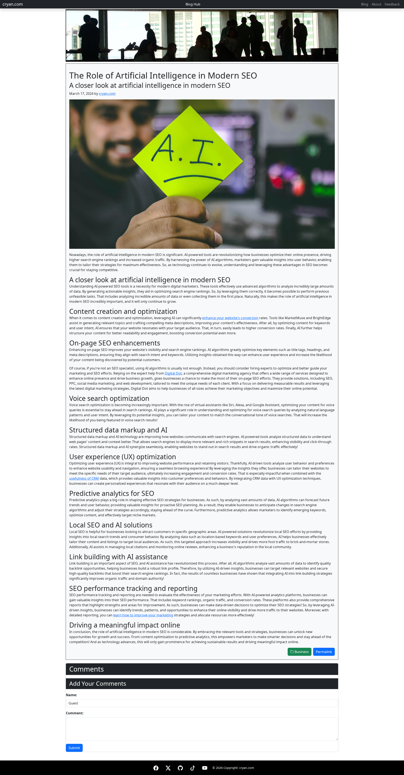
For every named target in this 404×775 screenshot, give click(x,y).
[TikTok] (192, 767)
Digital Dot (173, 373)
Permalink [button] (324, 651)
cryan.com (13, 4)
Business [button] (301, 651)
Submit (74, 748)
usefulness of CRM (84, 478)
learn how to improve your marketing (143, 615)
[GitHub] (180, 767)
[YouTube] (204, 767)
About (376, 4)
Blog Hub (193, 4)
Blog (364, 4)
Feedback (392, 4)
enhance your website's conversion (230, 318)
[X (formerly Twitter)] (168, 767)
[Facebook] (155, 767)
